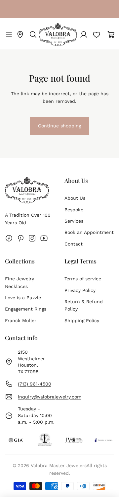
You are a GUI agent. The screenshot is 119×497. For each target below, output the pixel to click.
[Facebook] (9, 238)
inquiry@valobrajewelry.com (49, 396)
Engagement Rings (25, 309)
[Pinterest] (20, 238)
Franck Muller (20, 320)
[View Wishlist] (96, 34)
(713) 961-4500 (34, 384)
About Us (74, 198)
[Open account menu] (84, 34)
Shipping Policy (81, 320)
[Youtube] (44, 238)
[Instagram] (32, 238)
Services (73, 221)
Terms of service (82, 278)
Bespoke (73, 209)
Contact (73, 244)
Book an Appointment (89, 232)
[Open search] (33, 34)
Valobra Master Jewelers (59, 465)
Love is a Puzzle (23, 297)
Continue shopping (59, 129)
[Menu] (8, 34)
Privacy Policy (80, 290)
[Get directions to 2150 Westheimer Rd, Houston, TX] (20, 34)
